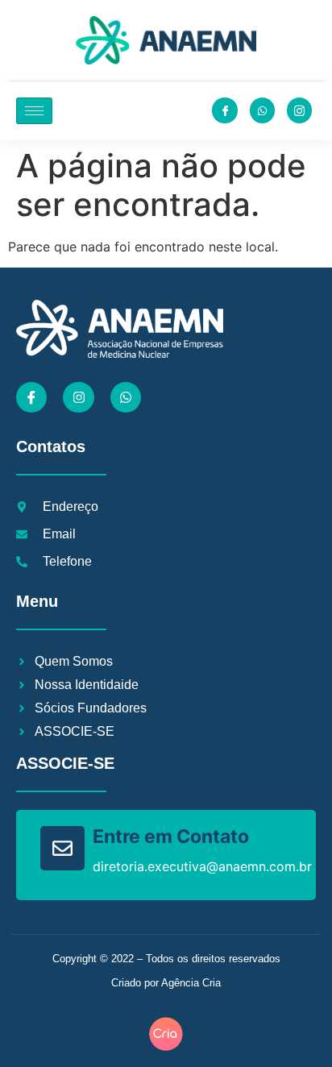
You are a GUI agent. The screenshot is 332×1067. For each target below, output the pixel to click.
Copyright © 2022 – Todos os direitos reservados (166, 959)
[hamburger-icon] (34, 111)
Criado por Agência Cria (166, 983)
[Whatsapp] (125, 397)
